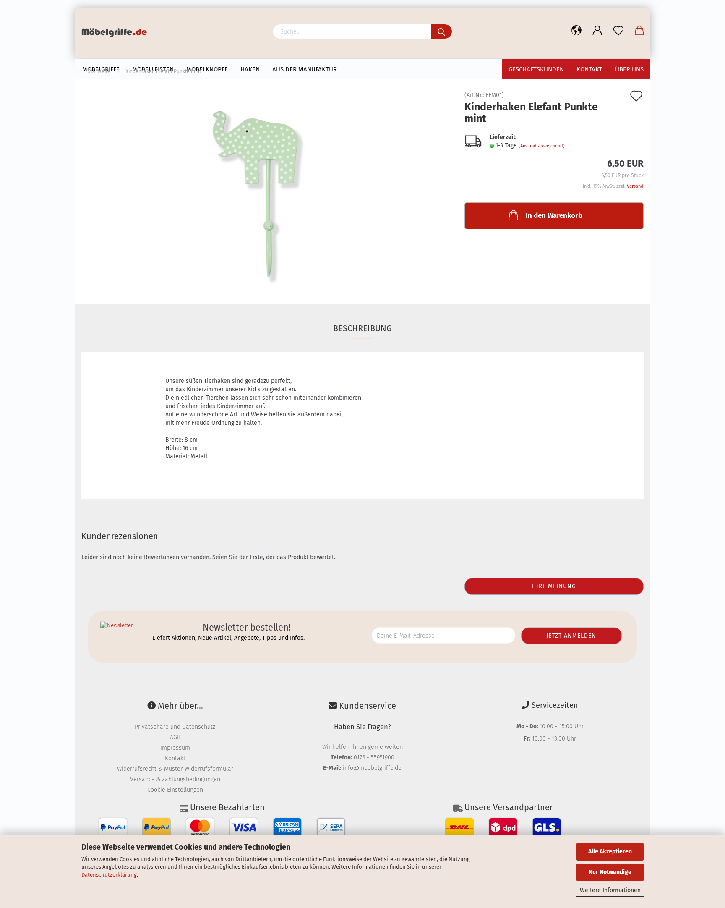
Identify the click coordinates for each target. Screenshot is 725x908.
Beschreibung (362, 328)
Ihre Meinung (554, 586)
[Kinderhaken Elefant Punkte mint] (267, 186)
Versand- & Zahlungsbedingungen (175, 779)
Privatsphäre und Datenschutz (175, 726)
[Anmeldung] (597, 30)
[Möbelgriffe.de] (117, 33)
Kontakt (175, 758)
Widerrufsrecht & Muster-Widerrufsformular (175, 768)
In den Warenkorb (554, 215)
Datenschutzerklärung (109, 874)
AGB (175, 737)
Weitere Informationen (610, 890)
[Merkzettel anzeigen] (618, 30)
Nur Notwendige (610, 872)
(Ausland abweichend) (542, 146)
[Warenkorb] (639, 30)
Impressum (175, 747)
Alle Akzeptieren (610, 851)
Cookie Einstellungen (175, 789)
